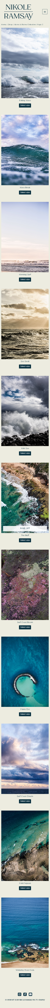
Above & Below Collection (25, 24)
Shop (10, 24)
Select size (25, 105)
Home (3, 24)
